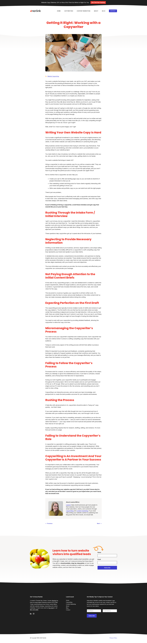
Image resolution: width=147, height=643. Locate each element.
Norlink (54, 600)
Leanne (68, 505)
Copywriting (68, 11)
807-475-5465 (34, 609)
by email (51, 608)
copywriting (70, 511)
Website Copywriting (53, 76)
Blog (103, 11)
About (96, 11)
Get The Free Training (98, 2)
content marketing (82, 511)
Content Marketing (83, 11)
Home (59, 11)
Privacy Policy (113, 638)
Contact (113, 10)
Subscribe (107, 567)
